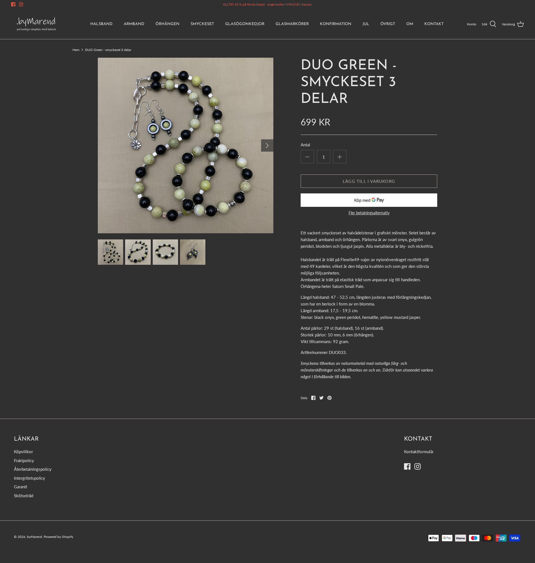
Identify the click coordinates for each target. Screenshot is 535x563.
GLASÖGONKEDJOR (244, 24)
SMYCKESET (202, 24)
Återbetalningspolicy (33, 469)
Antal (305, 144)
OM (409, 24)
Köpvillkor (23, 451)
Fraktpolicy (24, 460)
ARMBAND (134, 24)
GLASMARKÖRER (292, 24)
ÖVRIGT (387, 24)
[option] (185, 145)
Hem (75, 49)
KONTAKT (434, 24)
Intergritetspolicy (29, 478)
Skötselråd (23, 495)
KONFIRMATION (335, 24)
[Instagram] (21, 4)
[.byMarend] (36, 24)
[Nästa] (267, 145)
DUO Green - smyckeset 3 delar (108, 49)
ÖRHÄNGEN (167, 24)
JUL (366, 24)
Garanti (20, 486)
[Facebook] (13, 4)
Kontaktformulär (419, 451)
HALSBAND (101, 24)
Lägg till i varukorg (369, 181)
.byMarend (34, 537)
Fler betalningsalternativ (369, 213)
